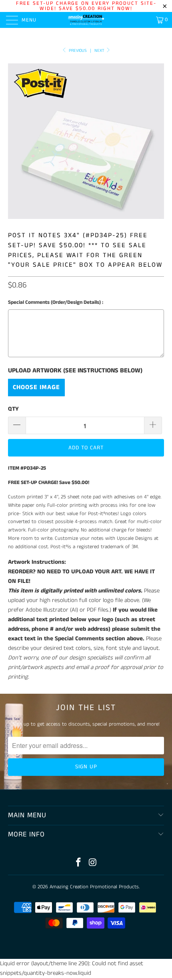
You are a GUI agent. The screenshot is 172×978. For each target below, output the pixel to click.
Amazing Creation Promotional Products (94, 887)
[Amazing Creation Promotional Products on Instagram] (93, 863)
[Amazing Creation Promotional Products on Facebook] (78, 863)
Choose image (36, 387)
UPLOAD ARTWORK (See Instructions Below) (75, 371)
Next (100, 50)
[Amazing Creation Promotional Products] (86, 20)
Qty (13, 409)
